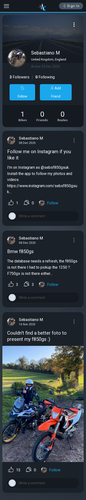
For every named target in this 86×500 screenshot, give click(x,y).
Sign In (73, 6)
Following (45, 77)
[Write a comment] (43, 216)
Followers (19, 77)
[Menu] (74, 24)
